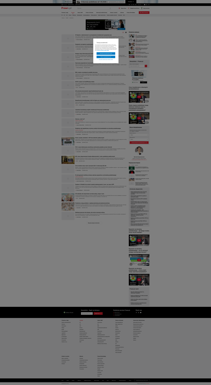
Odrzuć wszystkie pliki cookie (106, 56)
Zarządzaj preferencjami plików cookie (106, 59)
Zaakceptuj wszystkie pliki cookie (106, 53)
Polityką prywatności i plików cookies (103, 50)
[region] (106, 51)
